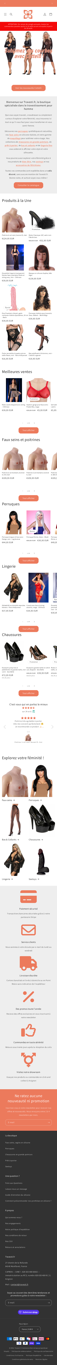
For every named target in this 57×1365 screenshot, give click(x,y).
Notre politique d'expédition (17, 1229)
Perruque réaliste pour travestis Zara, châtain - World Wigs (40, 314)
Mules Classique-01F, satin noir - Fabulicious (40, 236)
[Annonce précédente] (5, 3)
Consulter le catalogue (28, 185)
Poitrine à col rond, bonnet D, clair (14, 235)
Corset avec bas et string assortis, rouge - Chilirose (36, 606)
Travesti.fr (18, 1348)
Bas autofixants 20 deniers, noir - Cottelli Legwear (41, 354)
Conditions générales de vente (22, 1359)
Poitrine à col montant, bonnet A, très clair (13, 474)
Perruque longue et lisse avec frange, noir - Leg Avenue (12, 538)
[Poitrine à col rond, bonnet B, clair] (29, 737)
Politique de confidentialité (43, 1351)
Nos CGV (8, 1241)
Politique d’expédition (33, 1355)
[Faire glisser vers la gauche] (23, 423)
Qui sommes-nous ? (13, 1217)
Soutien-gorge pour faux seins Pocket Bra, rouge (37, 406)
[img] (28, 708)
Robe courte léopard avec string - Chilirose (13, 406)
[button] (5, 14)
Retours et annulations (15, 1247)
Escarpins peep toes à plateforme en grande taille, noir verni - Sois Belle (14, 670)
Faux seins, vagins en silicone (17, 1142)
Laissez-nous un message (16, 1189)
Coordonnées (48, 1355)
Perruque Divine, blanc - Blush (38, 537)
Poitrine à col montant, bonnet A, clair (38, 474)
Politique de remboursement (21, 1351)
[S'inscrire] (49, 1122)
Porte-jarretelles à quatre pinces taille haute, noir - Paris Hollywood (14, 354)
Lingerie (6, 879)
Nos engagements (13, 1223)
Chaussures (34, 839)
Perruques (34, 800)
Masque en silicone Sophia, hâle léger (40, 274)
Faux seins (7, 800)
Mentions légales (41, 1359)
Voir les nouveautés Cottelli (29, 88)
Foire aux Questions (13, 1183)
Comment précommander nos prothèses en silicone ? (28, 1201)
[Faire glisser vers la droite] (34, 423)
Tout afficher (29, 430)
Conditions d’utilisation (14, 1355)
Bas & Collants (9, 839)
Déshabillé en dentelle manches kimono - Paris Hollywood (13, 606)
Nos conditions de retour (16, 1235)
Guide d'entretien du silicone (17, 1195)
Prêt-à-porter (11, 1160)
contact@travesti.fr (19, 1284)
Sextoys (32, 879)
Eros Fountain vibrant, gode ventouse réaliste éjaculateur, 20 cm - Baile (15, 315)
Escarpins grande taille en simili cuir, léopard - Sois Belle (38, 669)
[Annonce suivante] (52, 3)
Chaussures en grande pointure (18, 1154)
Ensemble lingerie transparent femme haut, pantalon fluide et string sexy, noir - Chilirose (13, 275)
